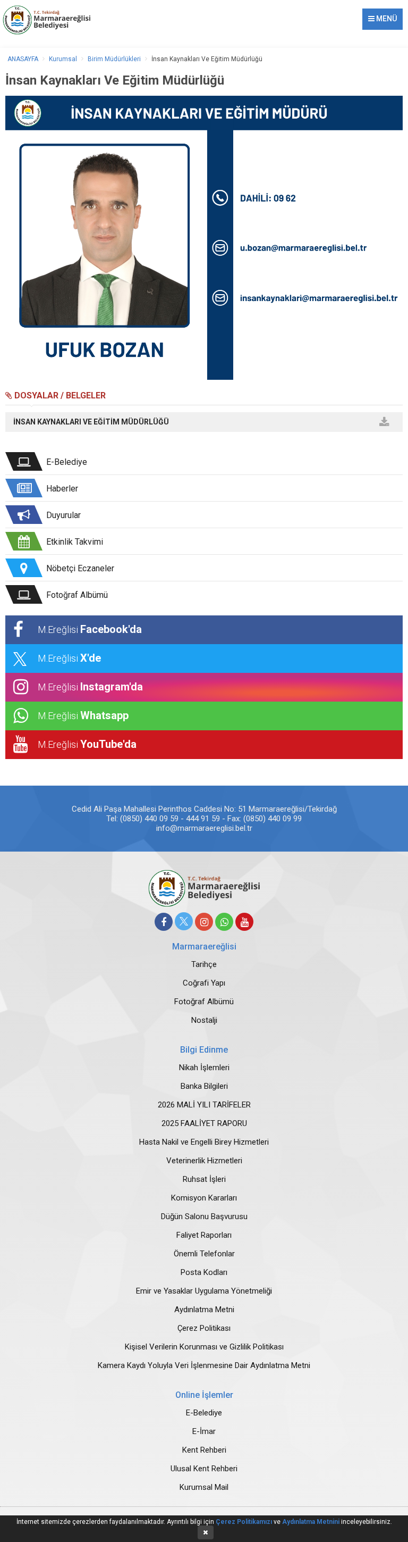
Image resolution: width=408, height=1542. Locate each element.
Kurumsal (63, 59)
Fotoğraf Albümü (204, 1001)
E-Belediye (204, 1413)
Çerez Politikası (204, 1328)
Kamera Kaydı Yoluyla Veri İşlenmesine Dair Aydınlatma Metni (204, 1365)
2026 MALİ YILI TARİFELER (204, 1105)
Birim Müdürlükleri (114, 59)
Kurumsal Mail (204, 1487)
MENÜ (386, 18)
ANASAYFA (22, 59)
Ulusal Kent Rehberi (204, 1468)
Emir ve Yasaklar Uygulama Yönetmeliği (204, 1291)
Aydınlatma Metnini (310, 1522)
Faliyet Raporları (204, 1235)
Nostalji (204, 1020)
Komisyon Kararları (204, 1198)
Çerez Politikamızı (244, 1522)
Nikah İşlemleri (204, 1067)
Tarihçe (204, 964)
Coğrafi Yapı (204, 983)
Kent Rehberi (204, 1450)
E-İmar (204, 1431)
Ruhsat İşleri (204, 1179)
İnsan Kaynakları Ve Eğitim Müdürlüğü (206, 59)
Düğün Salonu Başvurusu (204, 1216)
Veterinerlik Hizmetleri (204, 1160)
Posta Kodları (204, 1272)
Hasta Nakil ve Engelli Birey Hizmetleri (204, 1142)
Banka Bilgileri (204, 1086)
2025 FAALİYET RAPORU (204, 1123)
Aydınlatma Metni (204, 1309)
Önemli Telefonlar (204, 1253)
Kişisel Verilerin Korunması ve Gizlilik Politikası (204, 1347)
